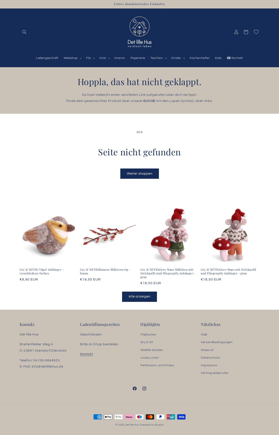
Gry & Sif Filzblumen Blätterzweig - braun (105, 271)
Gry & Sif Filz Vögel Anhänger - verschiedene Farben (42, 271)
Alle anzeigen (139, 296)
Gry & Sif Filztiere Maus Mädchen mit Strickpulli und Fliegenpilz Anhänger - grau (167, 273)
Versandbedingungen (217, 342)
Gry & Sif (146, 342)
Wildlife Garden (151, 350)
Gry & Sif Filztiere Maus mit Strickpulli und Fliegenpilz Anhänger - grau (228, 271)
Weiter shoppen (139, 173)
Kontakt (86, 354)
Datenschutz (210, 357)
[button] (24, 32)
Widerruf (207, 350)
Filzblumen (148, 334)
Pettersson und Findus (157, 365)
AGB (204, 334)
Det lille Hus (132, 425)
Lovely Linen (149, 357)
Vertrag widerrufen (215, 373)
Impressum (209, 365)
